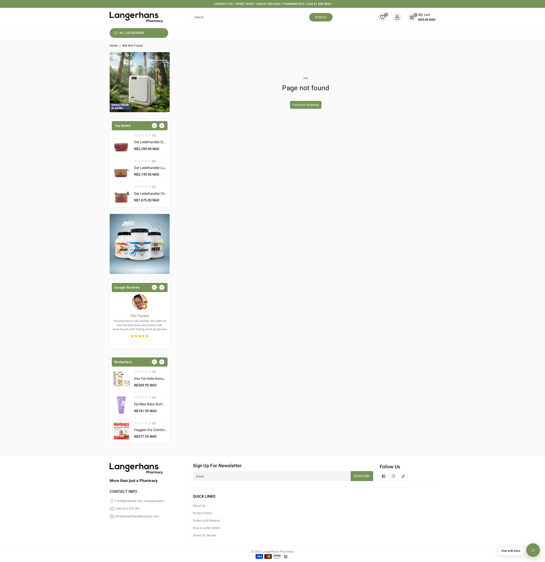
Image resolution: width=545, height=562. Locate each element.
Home (114, 45)
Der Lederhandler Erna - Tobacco (158, 142)
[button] (421, 17)
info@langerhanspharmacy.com (137, 516)
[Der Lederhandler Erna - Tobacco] (121, 143)
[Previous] (154, 125)
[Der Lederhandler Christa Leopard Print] (121, 194)
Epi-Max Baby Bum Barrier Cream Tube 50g (166, 404)
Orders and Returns (206, 520)
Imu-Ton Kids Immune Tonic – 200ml (162, 379)
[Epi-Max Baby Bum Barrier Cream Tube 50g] (121, 405)
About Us (199, 505)
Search (321, 17)
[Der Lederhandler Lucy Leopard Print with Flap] (121, 168)
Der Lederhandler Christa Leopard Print (163, 194)
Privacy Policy (202, 513)
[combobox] (250, 17)
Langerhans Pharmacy (278, 551)
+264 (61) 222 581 (127, 508)
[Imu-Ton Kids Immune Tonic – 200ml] (121, 379)
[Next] (161, 125)
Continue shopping (306, 104)
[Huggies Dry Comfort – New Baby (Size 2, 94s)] (121, 431)
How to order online (206, 528)
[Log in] (397, 17)
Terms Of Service (204, 535)
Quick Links (204, 496)
